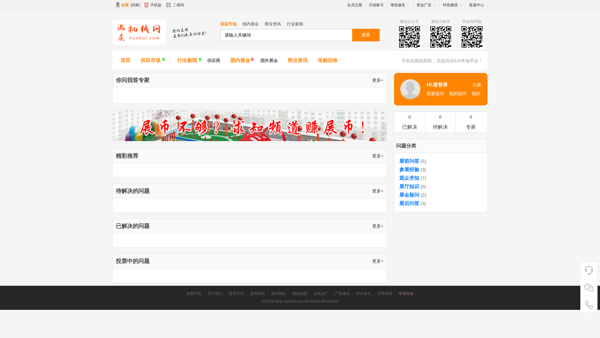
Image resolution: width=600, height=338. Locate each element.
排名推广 (321, 293)
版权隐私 (278, 293)
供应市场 (228, 24)
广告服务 (342, 293)
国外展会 (269, 60)
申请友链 (406, 293)
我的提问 (458, 93)
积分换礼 (363, 293)
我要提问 (435, 93)
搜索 (366, 34)
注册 (476, 84)
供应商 (213, 60)
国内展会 (250, 24)
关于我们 (215, 293)
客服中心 (476, 5)
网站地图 (300, 293)
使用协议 (257, 293)
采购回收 (328, 60)
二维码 (178, 5)
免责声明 (193, 293)
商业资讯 (273, 24)
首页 (126, 60)
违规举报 (385, 293)
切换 (135, 5)
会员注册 (354, 5)
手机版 (156, 5)
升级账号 (376, 5)
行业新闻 (295, 24)
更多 (377, 80)
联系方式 (236, 293)
